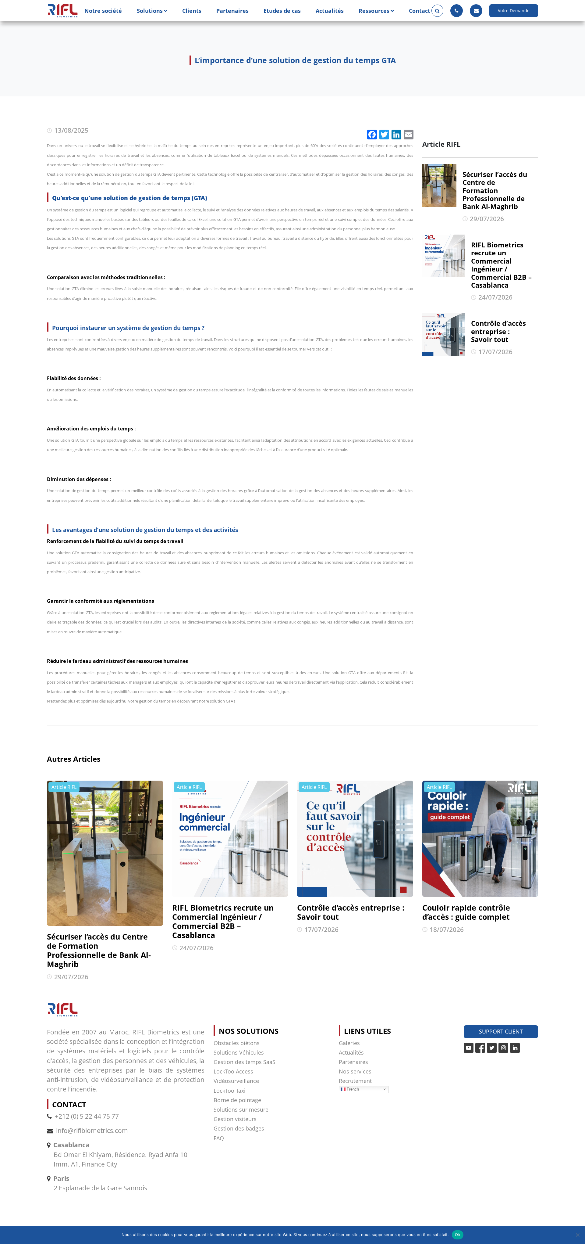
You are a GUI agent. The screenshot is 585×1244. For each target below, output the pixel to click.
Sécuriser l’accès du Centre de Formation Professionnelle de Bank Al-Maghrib (99, 950)
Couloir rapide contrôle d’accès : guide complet (466, 912)
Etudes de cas (282, 10)
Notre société (103, 10)
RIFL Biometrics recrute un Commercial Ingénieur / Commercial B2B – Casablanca (223, 921)
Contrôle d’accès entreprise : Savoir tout (350, 912)
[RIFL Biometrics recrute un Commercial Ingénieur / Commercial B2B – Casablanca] (230, 839)
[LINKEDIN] (515, 1048)
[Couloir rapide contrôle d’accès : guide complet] (480, 839)
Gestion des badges (239, 1128)
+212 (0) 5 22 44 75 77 (87, 1116)
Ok (457, 1234)
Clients (191, 10)
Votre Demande (514, 10)
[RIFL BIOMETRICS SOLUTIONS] (62, 10)
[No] (577, 1235)
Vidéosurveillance (236, 1080)
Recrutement (355, 1080)
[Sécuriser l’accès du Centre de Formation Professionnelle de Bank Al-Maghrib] (105, 853)
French (352, 1089)
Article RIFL (63, 787)
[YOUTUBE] (468, 1048)
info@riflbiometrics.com (92, 1130)
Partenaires (232, 10)
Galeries (349, 1043)
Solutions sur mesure (241, 1109)
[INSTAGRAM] (503, 1048)
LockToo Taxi (230, 1090)
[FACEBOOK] (480, 1048)
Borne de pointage (237, 1100)
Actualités (330, 10)
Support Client (501, 1031)
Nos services (355, 1071)
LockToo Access (233, 1071)
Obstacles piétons (237, 1043)
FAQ (219, 1138)
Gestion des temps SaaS (244, 1062)
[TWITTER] (492, 1048)
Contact (419, 10)
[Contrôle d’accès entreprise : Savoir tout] (355, 839)
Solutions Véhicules (239, 1052)
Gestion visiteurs (235, 1119)
